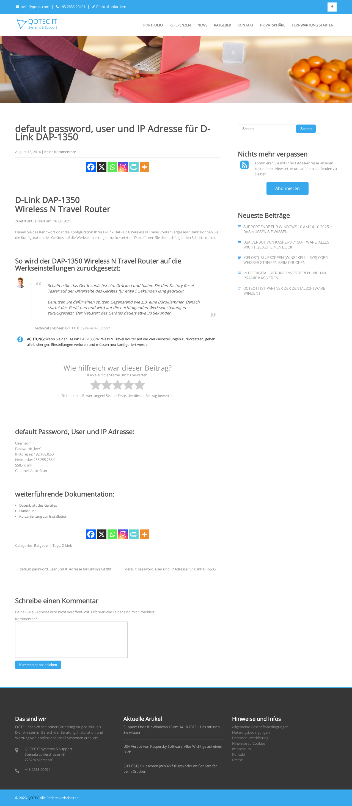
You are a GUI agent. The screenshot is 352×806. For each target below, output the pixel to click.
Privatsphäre (272, 25)
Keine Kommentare (60, 151)
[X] (101, 167)
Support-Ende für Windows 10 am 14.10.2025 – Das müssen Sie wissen (287, 229)
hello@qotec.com (35, 6)
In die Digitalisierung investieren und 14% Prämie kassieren (284, 275)
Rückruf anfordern (111, 6)
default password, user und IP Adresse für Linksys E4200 (63, 569)
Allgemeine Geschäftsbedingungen (260, 726)
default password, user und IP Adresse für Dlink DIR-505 (172, 569)
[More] (144, 167)
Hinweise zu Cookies (248, 743)
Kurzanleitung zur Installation (43, 516)
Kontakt (246, 25)
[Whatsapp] (112, 167)
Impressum (241, 748)
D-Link (67, 545)
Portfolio (153, 25)
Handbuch (28, 510)
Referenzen (180, 25)
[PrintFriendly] (134, 167)
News (202, 25)
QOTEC (33, 797)
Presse (237, 759)
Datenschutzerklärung (250, 737)
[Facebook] (91, 167)
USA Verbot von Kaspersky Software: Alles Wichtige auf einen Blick (286, 244)
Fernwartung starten (313, 25)
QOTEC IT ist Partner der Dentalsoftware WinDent (284, 291)
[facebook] (332, 7)
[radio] (95, 385)
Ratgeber (222, 25)
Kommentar (26, 618)
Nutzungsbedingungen (251, 732)
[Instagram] (123, 167)
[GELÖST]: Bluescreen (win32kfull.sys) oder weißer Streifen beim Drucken (285, 260)
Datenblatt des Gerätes (38, 505)
